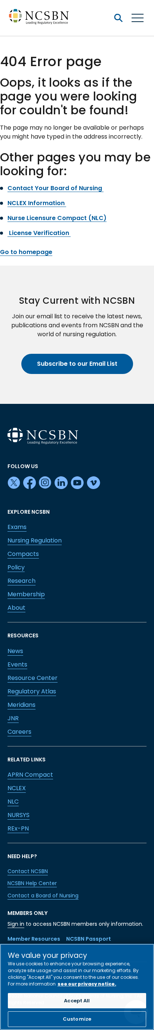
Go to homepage (26, 252)
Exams (17, 527)
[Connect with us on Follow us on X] (13, 483)
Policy (16, 567)
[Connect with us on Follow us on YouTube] (77, 483)
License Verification (39, 233)
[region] (77, 987)
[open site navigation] (118, 18)
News (15, 651)
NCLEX (16, 788)
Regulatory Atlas (31, 691)
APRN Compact (30, 774)
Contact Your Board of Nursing (55, 188)
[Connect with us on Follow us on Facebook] (29, 483)
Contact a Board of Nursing (42, 895)
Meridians (21, 704)
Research (21, 580)
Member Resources (33, 939)
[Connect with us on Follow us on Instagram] (45, 483)
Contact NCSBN (27, 871)
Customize (77, 1019)
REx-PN (18, 828)
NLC (13, 801)
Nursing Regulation (34, 540)
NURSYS (18, 815)
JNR (13, 718)
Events (17, 664)
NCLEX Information (36, 203)
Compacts (23, 554)
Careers (19, 731)
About (16, 607)
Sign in (15, 924)
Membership (26, 594)
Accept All (77, 1000)
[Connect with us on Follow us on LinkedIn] (61, 483)
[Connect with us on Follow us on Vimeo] (93, 483)
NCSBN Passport (88, 939)
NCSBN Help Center (32, 883)
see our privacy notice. (87, 984)
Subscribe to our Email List (77, 363)
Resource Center (32, 678)
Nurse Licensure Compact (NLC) (57, 218)
